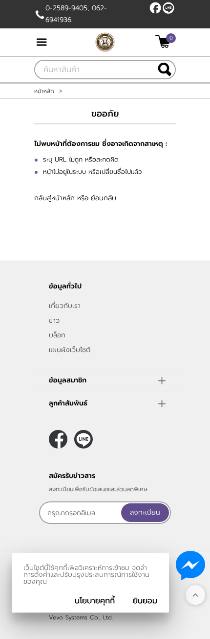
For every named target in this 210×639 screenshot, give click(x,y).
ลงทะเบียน (145, 512)
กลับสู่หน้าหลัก (54, 198)
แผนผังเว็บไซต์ (69, 350)
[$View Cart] (164, 41)
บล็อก (57, 335)
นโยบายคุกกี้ (95, 601)
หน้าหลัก (44, 91)
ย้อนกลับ (103, 198)
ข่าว (54, 320)
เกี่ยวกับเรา (65, 306)
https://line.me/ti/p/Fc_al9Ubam (168, 8)
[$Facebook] (155, 8)
